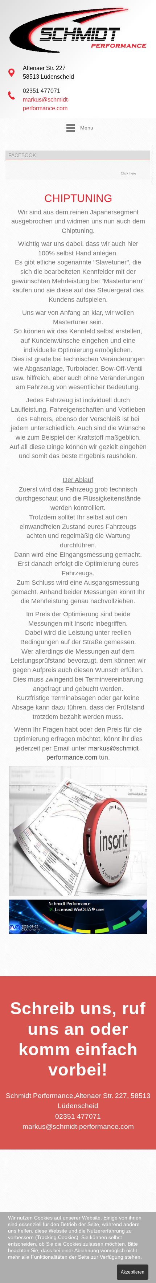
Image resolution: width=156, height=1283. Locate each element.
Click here (128, 173)
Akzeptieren (132, 1272)
